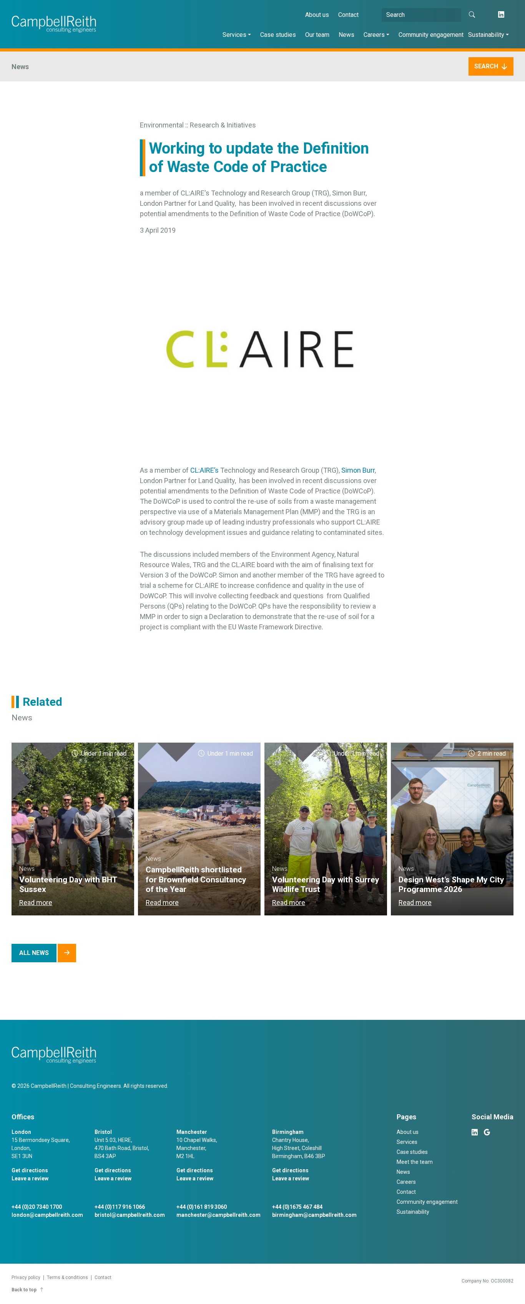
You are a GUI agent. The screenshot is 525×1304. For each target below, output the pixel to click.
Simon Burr (358, 470)
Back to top (24, 1289)
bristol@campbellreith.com (130, 1215)
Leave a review (30, 1178)
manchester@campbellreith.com (218, 1215)
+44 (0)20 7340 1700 (37, 1207)
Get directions (30, 1170)
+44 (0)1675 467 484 (297, 1207)
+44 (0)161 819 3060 (201, 1207)
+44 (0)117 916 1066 (120, 1207)
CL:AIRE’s (204, 470)
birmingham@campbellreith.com (314, 1215)
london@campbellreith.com (47, 1215)
